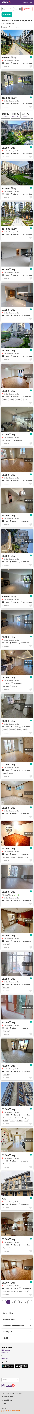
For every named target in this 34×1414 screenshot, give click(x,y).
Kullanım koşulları (7, 1396)
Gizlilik (4, 1403)
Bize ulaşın (5, 1358)
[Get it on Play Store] (8, 1366)
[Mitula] (6, 2)
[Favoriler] (20, 2)
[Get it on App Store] (21, 1366)
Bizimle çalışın (6, 1350)
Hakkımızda (5, 1352)
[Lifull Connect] (11, 1411)
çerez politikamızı (7, 1400)
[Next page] (30, 1302)
